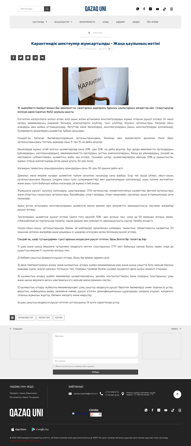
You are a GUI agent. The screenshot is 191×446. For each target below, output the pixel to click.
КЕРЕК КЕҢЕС (98, 33)
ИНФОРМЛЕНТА (87, 22)
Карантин (44, 317)
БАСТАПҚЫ (39, 22)
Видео (136, 22)
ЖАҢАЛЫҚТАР (62, 22)
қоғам (58, 317)
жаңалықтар (25, 317)
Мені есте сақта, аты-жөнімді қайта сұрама (75, 366)
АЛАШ (106, 22)
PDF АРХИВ (152, 22)
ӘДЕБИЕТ (120, 22)
